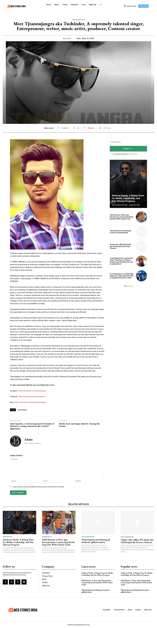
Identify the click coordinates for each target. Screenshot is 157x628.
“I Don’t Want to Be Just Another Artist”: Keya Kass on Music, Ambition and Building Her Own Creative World (121, 261)
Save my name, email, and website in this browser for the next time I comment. (38, 487)
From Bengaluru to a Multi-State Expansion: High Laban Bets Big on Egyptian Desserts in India (122, 276)
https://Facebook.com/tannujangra (32, 396)
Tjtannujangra (22, 410)
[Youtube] (24, 582)
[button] (100, 4)
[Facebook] (5, 582)
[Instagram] (11, 582)
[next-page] (143, 163)
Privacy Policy (132, 154)
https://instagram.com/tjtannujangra (32, 391)
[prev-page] (139, 163)
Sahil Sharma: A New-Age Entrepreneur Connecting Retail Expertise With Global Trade (121, 217)
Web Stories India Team (119, 205)
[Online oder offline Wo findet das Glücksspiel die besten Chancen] (141, 246)
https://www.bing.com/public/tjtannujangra (30, 402)
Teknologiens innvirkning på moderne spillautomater (120, 232)
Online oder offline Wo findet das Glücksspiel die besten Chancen (120, 246)
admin (68, 38)
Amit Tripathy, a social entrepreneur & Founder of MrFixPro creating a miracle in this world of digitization (32, 426)
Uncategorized (78, 20)
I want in (127, 149)
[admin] (15, 441)
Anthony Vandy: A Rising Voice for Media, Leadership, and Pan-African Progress (128, 198)
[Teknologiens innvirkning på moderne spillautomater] (141, 231)
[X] (17, 582)
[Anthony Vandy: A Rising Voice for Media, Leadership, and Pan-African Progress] (128, 184)
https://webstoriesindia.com (32, 443)
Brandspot (7, 536)
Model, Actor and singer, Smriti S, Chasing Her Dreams (79, 424)
